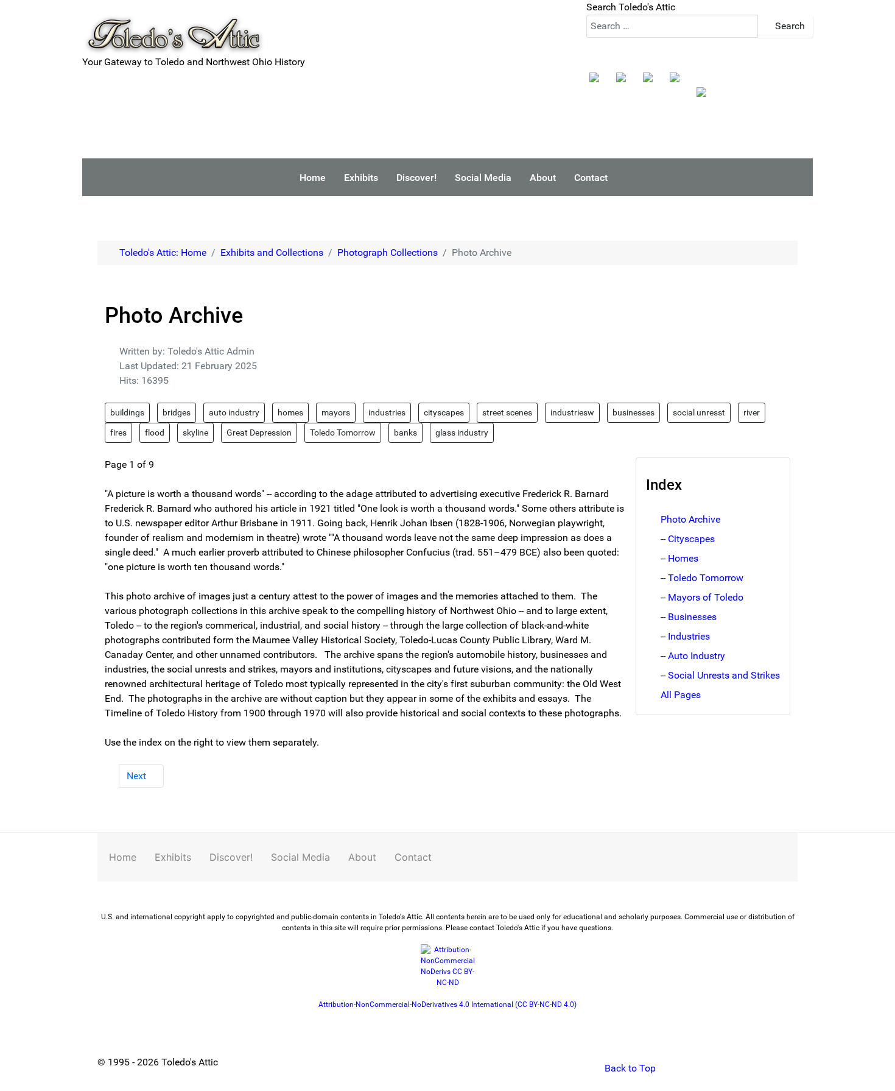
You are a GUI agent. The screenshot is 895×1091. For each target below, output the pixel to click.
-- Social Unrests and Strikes (720, 675)
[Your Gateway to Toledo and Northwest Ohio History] (173, 26)
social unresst (699, 412)
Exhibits (173, 857)
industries (386, 412)
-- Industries (685, 636)
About (362, 857)
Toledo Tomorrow (343, 432)
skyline (195, 432)
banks (405, 432)
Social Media (300, 857)
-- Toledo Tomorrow (702, 578)
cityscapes (444, 412)
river (751, 412)
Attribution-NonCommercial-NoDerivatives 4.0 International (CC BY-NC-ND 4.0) (447, 1004)
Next (138, 776)
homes (290, 412)
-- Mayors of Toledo (702, 597)
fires (118, 432)
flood (154, 432)
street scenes (507, 412)
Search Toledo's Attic (630, 7)
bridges (177, 412)
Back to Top (629, 1068)
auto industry (234, 412)
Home (122, 857)
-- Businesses (689, 617)
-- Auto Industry (693, 656)
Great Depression (259, 432)
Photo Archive (690, 519)
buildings (127, 412)
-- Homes (679, 558)
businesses (633, 412)
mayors (335, 412)
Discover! (231, 857)
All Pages (681, 695)
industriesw (572, 412)
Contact (413, 857)
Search (789, 26)
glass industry (461, 432)
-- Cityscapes (688, 539)
